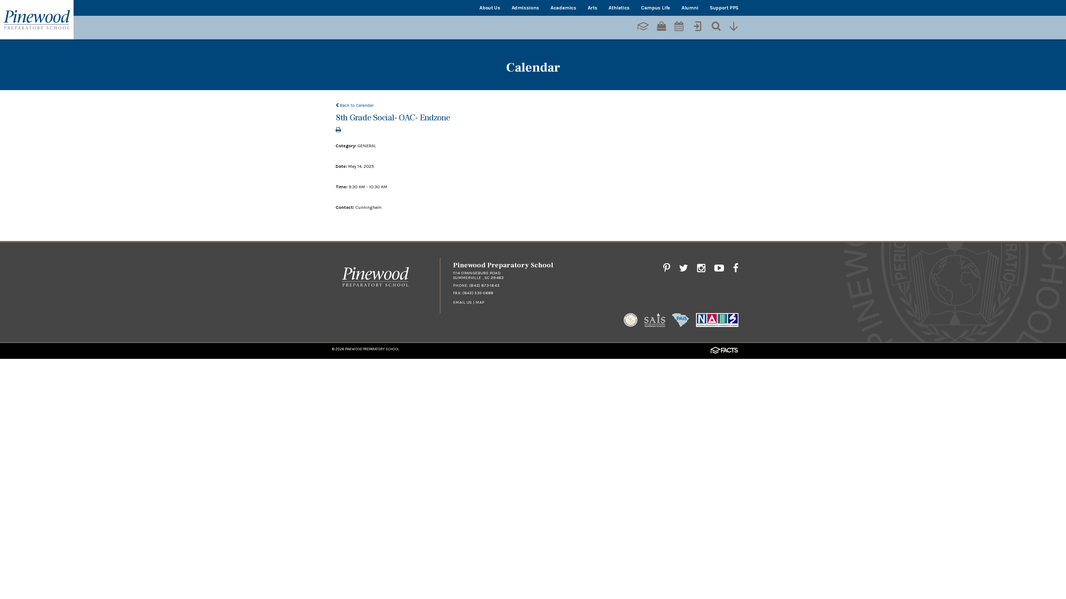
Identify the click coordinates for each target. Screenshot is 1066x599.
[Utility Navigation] (734, 26)
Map (480, 302)
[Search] (715, 26)
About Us (489, 8)
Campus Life (655, 8)
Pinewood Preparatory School (372, 349)
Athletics (619, 8)
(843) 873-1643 (484, 285)
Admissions (525, 8)
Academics (563, 8)
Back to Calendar (356, 105)
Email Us (462, 302)
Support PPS (724, 8)
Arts (592, 8)
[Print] (338, 130)
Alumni (690, 8)
